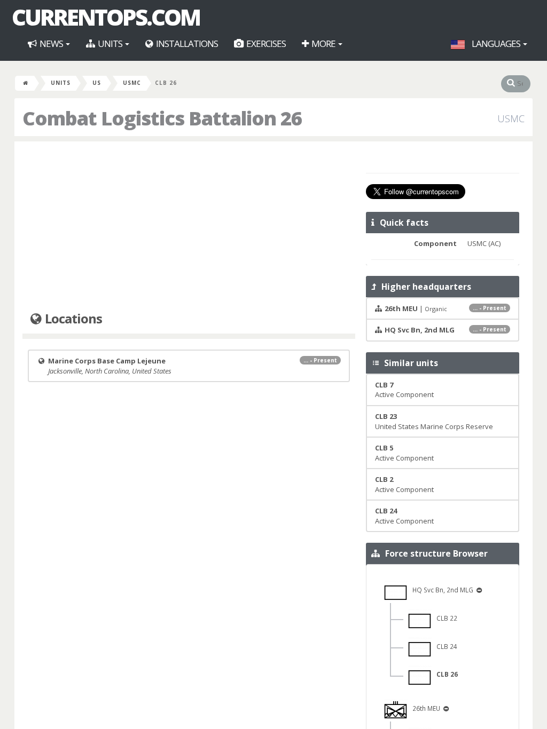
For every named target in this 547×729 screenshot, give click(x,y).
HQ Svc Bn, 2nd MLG (441, 589)
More (323, 43)
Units (110, 43)
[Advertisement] (189, 227)
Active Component (404, 390)
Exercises (265, 43)
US (96, 82)
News (51, 43)
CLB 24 (444, 646)
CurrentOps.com (106, 17)
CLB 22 (444, 618)
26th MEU (425, 708)
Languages (496, 43)
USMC (132, 82)
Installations (186, 43)
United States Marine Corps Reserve (434, 421)
